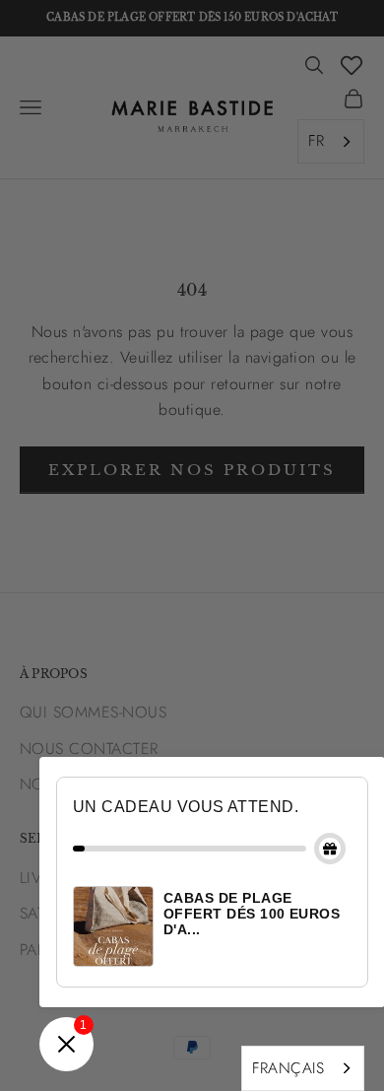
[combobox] (302, 1068)
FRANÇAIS (288, 1068)
